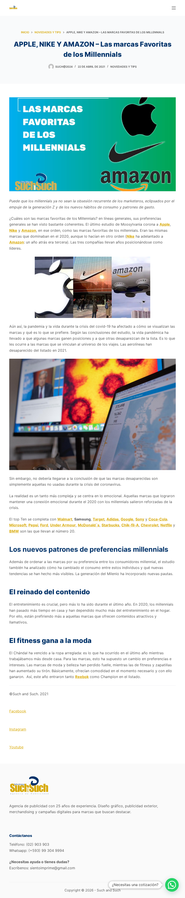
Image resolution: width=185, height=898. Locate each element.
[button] (172, 885)
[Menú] (174, 8)
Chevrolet (149, 525)
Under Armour (63, 525)
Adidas (112, 519)
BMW (14, 531)
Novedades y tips (123, 66)
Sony (139, 519)
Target (98, 519)
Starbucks (110, 525)
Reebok (82, 676)
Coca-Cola (157, 519)
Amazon (28, 230)
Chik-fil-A (130, 525)
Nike (13, 230)
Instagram (17, 729)
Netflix (166, 525)
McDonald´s (88, 525)
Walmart (64, 519)
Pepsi (33, 525)
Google (127, 519)
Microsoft (17, 525)
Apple (165, 224)
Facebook (17, 711)
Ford (44, 525)
